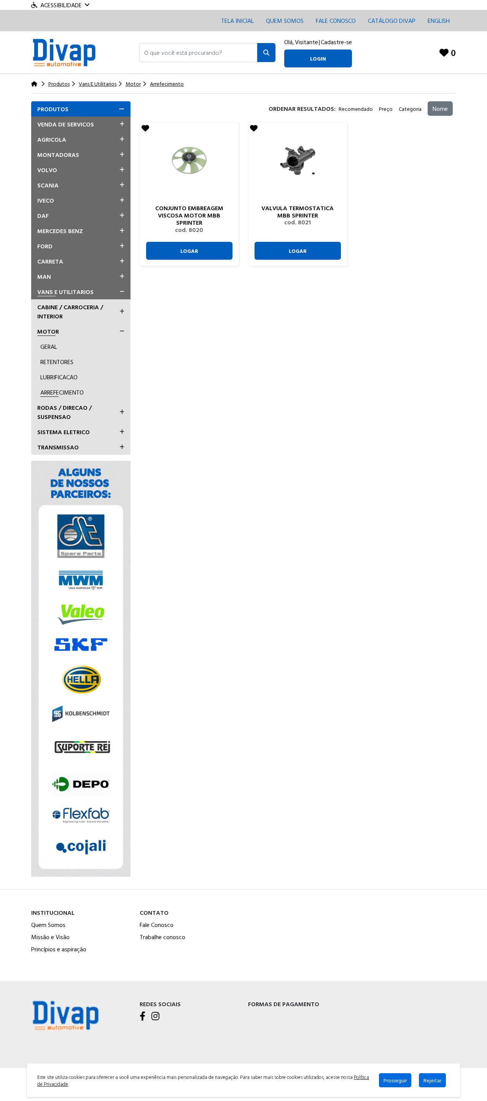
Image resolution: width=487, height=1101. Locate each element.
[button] (198, 52)
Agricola (51, 139)
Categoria (410, 109)
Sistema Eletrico (63, 431)
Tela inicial (237, 20)
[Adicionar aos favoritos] (145, 128)
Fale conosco (336, 20)
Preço (386, 109)
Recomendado (356, 109)
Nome (440, 108)
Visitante (306, 41)
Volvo (47, 169)
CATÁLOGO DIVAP (391, 20)
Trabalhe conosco (162, 936)
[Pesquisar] (266, 52)
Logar (189, 251)
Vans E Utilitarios (65, 291)
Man (44, 276)
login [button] (318, 58)
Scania (48, 185)
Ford (45, 246)
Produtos (52, 108)
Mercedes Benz (60, 230)
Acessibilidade (61, 5)
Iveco (45, 200)
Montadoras (58, 154)
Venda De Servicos (65, 124)
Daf (43, 215)
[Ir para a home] (65, 1015)
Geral (48, 346)
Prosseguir (395, 1080)
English (439, 20)
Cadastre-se (336, 41)
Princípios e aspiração (58, 949)
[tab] (81, 109)
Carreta (50, 261)
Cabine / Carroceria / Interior (70, 311)
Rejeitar (432, 1080)
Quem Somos (285, 20)
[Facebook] (142, 1016)
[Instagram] (155, 1016)
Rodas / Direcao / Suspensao (64, 412)
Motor (48, 331)
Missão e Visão (50, 936)
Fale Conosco (156, 924)
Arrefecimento (62, 392)
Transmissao (58, 447)
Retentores (56, 361)
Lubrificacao (59, 377)
